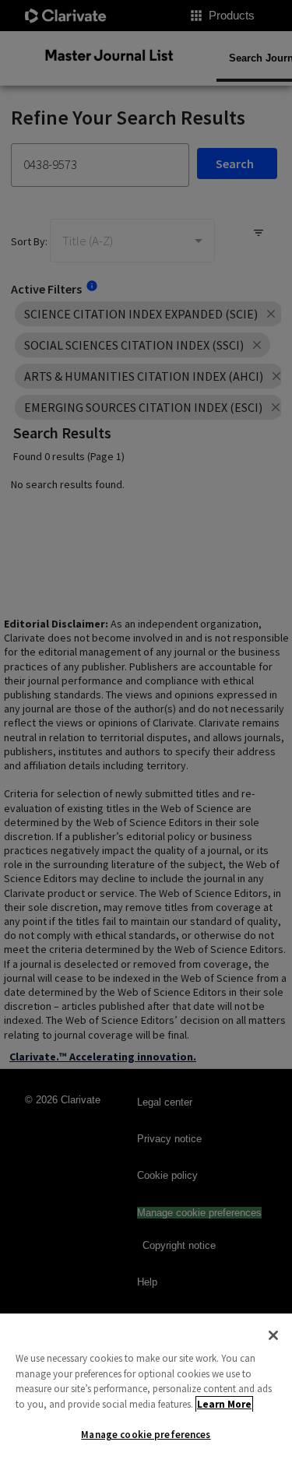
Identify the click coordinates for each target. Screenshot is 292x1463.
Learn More (224, 1404)
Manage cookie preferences (145, 1434)
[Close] (273, 1335)
